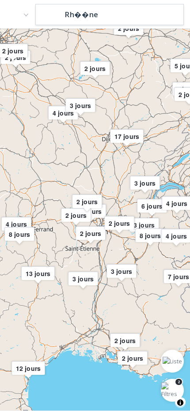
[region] (95, 219)
